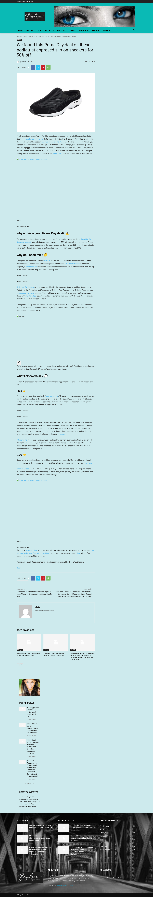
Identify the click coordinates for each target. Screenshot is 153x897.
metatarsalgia (30, 296)
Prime (78, 553)
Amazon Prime (31, 550)
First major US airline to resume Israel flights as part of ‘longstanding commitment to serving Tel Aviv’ (34, 594)
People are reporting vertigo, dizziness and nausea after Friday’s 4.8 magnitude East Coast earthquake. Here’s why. (29, 801)
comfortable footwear (34, 139)
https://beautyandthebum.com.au (44, 610)
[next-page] (21, 664)
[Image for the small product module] (56, 187)
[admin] (18, 62)
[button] (133, 30)
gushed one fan (52, 396)
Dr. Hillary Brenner (72, 264)
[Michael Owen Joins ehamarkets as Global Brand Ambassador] (22, 725)
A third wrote (22, 440)
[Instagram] (108, 877)
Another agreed (23, 469)
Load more (28, 783)
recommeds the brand (25, 293)
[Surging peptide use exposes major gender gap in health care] (29, 642)
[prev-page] (18, 664)
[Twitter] (38, 67)
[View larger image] (19, 363)
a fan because (31, 267)
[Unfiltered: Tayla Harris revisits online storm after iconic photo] (55, 642)
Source (19, 568)
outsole (47, 261)
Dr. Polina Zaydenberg (25, 287)
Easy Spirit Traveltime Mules (53, 142)
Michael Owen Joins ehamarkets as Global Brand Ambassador (32, 728)
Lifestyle (24, 36)
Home (19, 36)
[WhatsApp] (48, 67)
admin (23, 61)
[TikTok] (113, 877)
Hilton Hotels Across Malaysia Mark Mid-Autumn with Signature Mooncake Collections (33, 746)
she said (63, 434)
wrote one (88, 463)
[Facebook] (33, 67)
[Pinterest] (43, 67)
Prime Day (57, 154)
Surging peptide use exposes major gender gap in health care (33, 712)
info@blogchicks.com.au (65, 886)
